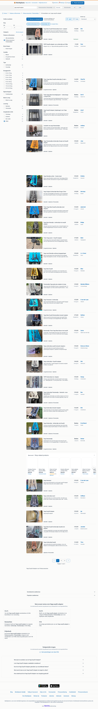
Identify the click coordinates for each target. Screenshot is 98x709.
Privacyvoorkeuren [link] (83, 692)
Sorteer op (82, 16)
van (4, 25)
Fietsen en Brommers (32, 24)
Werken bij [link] (36, 696)
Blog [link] (11, 692)
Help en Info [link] (43, 692)
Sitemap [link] (73, 696)
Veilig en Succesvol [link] (33, 692)
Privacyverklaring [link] (62, 692)
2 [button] (61, 560)
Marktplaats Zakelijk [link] (20, 692)
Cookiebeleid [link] (72, 692)
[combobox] (25, 7)
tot (14, 25)
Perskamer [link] (44, 696)
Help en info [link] (28, 2)
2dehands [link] (58, 696)
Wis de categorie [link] (19, 32)
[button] (61, 2)
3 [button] (64, 560)
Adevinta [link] (51, 696)
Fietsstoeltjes (44, 24)
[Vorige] (54, 560)
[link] (19, 2)
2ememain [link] (66, 696)
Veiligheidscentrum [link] (43, 2)
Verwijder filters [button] (54, 24)
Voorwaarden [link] (35, 2)
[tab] (69, 19)
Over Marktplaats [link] (26, 696)
